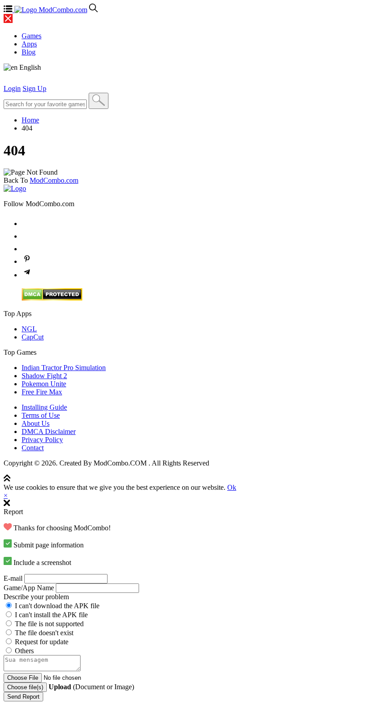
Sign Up (34, 88)
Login (12, 88)
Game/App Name (29, 588)
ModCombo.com (54, 180)
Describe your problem (36, 597)
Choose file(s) (25, 687)
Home (30, 120)
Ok (231, 487)
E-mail (13, 578)
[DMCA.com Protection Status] (52, 298)
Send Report (23, 696)
